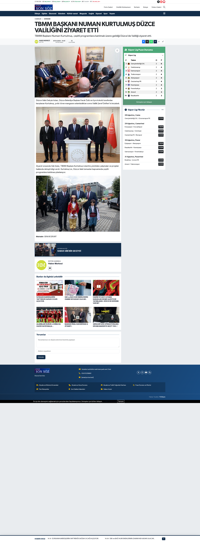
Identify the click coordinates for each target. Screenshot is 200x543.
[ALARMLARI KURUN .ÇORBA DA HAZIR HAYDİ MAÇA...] (49, 315)
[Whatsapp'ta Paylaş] (151, 41)
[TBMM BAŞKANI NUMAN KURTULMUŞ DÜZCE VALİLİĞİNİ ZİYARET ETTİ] (78, 72)
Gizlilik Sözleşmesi (123, 7)
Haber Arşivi (108, 389)
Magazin (83, 13)
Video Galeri (156, 7)
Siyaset (99, 13)
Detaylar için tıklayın (144, 102)
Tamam (121, 401)
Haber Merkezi (55, 264)
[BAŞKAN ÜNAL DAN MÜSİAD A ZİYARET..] (78, 315)
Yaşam (112, 13)
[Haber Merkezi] (41, 265)
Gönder (41, 357)
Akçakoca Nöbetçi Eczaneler (48, 385)
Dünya (37, 13)
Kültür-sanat (72, 13)
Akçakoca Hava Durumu (79, 385)
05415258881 (86, 373)
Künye (145, 7)
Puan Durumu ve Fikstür (143, 385)
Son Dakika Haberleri (78, 389)
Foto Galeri (108, 7)
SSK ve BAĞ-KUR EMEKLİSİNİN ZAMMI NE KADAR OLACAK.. (132, 538)
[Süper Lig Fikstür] (163, 110)
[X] (138, 372)
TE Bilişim (162, 397)
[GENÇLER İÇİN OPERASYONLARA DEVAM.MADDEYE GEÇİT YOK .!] (106, 315)
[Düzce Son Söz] (44, 7)
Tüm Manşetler (44, 389)
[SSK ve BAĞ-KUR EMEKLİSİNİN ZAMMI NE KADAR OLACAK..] (78, 288)
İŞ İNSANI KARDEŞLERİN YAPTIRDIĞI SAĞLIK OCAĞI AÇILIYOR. (46, 299)
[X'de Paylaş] (147, 41)
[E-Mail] (50, 268)
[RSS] (149, 372)
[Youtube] (146, 372)
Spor (106, 13)
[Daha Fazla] (155, 41)
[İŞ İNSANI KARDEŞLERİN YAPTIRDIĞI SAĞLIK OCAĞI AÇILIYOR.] (49, 288)
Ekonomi (52, 13)
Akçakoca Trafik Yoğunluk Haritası (114, 385)
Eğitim (44, 13)
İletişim (137, 7)
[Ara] (164, 7)
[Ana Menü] (164, 13)
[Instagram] (142, 372)
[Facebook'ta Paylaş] (143, 41)
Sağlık (91, 13)
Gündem (61, 13)
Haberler (38, 19)
